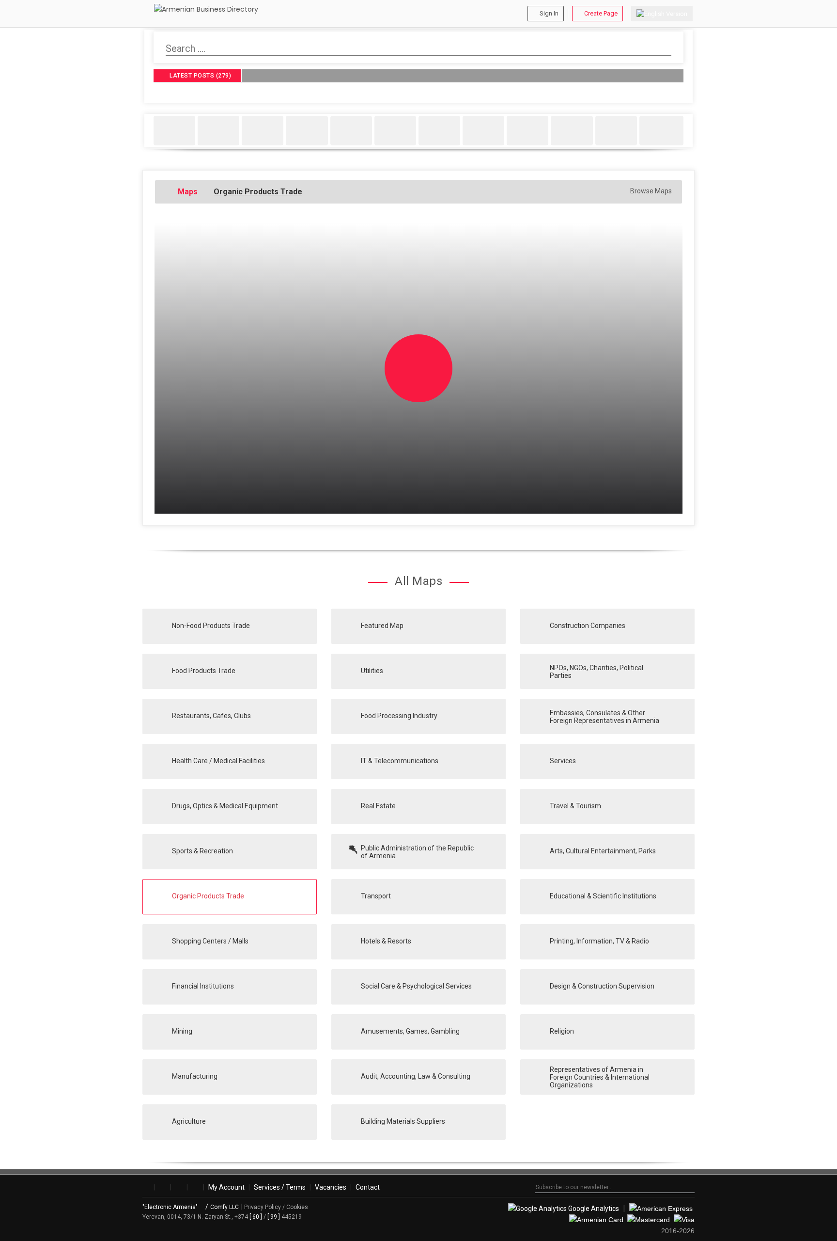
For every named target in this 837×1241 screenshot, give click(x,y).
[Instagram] (162, 1187)
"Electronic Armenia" (170, 1207)
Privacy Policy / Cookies (276, 1207)
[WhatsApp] (195, 1187)
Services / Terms (280, 1187)
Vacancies (330, 1187)
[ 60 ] (255, 1216)
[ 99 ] (273, 1216)
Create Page (601, 13)
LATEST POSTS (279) (200, 76)
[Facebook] (146, 1187)
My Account (226, 1187)
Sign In (549, 13)
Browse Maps (650, 191)
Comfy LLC (224, 1207)
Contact (368, 1187)
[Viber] (179, 1187)
